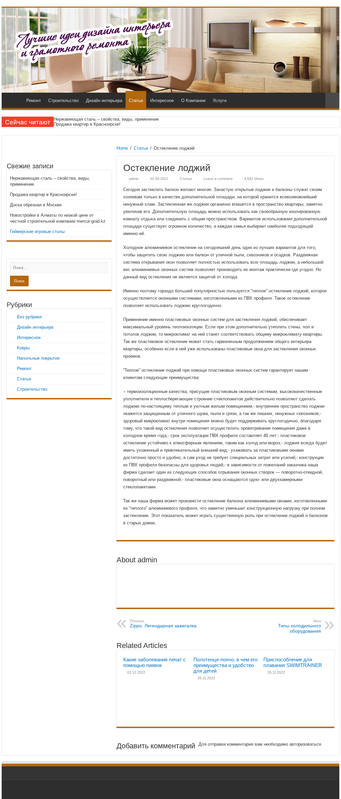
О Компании (193, 100)
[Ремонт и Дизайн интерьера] (170, 50)
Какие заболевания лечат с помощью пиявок (154, 662)
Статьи (136, 100)
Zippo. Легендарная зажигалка (163, 623)
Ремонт (33, 100)
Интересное (162, 100)
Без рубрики (29, 316)
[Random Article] (332, 100)
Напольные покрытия (38, 358)
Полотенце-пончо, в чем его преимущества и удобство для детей (225, 665)
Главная (13, 100)
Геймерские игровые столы (37, 231)
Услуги (219, 100)
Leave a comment (217, 179)
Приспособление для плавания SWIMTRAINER (292, 662)
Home (122, 148)
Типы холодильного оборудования (299, 626)
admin (134, 179)
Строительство (63, 100)
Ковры (23, 347)
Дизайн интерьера (104, 100)
